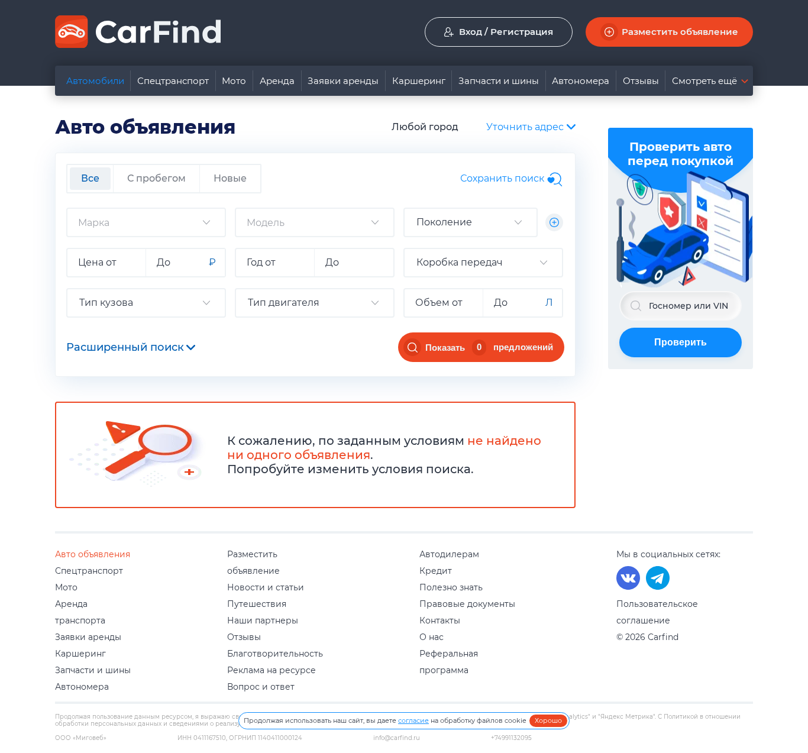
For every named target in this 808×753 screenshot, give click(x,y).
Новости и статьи (265, 587)
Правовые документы (467, 604)
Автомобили (95, 80)
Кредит (435, 570)
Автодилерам (449, 554)
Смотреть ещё (704, 80)
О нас (431, 637)
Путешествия (256, 604)
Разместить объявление (253, 562)
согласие (413, 720)
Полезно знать (451, 587)
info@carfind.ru (396, 738)
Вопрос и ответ (261, 686)
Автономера (580, 80)
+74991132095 (511, 738)
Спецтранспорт (173, 80)
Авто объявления (92, 554)
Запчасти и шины (498, 80)
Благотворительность (275, 653)
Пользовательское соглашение (657, 612)
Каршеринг (418, 80)
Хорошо (548, 720)
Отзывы (641, 80)
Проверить (680, 342)
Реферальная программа (448, 662)
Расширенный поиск (125, 347)
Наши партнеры (262, 620)
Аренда (277, 80)
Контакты (439, 620)
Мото (234, 80)
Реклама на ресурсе (271, 670)
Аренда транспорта (80, 612)
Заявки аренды (343, 80)
